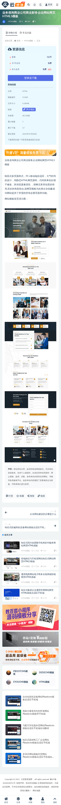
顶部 (55, 802)
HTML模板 (12, 21)
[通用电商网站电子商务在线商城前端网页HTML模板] (12, 578)
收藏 (21, 496)
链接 (42, 496)
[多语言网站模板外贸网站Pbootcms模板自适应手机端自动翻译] (13, 758)
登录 (50, 5)
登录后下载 (30, 78)
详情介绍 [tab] (12, 33)
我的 (43, 802)
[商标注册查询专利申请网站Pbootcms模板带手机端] (13, 715)
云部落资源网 (26, 779)
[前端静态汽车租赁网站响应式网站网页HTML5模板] (12, 562)
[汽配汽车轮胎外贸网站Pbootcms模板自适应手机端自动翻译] (13, 729)
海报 (31, 496)
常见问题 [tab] (27, 33)
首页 (18, 41)
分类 (18, 802)
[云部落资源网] (4, 21)
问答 (30, 802)
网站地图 (36, 791)
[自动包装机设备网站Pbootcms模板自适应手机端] (13, 701)
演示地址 (30, 109)
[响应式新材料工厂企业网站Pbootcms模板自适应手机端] (13, 744)
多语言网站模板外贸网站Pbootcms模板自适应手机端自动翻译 (38, 757)
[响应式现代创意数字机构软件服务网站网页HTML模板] (12, 547)
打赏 (10, 496)
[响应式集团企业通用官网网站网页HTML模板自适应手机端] (12, 594)
